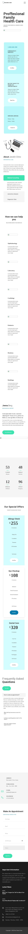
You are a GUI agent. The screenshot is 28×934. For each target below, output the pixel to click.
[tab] (14, 178)
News (3, 890)
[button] (14, 178)
